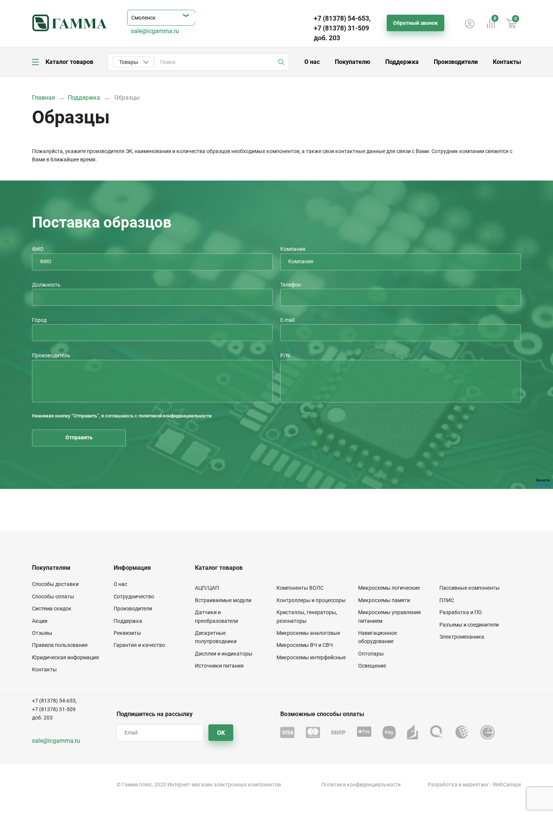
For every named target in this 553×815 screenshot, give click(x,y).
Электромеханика (461, 637)
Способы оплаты (53, 596)
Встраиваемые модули (223, 600)
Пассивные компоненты (469, 588)
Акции (39, 621)
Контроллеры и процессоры (311, 600)
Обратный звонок (415, 23)
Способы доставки (55, 584)
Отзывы (42, 633)
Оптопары (371, 654)
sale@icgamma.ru (155, 31)
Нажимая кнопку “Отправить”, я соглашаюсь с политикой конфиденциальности (121, 416)
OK (221, 732)
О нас (312, 61)
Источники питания (219, 666)
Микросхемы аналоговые (308, 633)
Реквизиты (127, 633)
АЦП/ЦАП (207, 588)
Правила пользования (60, 645)
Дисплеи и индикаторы (223, 654)
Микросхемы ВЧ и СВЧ (304, 645)
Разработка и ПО (460, 612)
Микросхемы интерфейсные (311, 657)
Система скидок (51, 609)
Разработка (442, 785)
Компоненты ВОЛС (300, 588)
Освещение (372, 666)
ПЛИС (446, 600)
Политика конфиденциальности (361, 785)
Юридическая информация (65, 657)
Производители (456, 61)
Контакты (507, 61)
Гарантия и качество (139, 645)
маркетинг (476, 785)
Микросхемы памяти (384, 600)
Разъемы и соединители (469, 625)
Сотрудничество (134, 596)
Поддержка (402, 61)
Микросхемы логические (389, 588)
